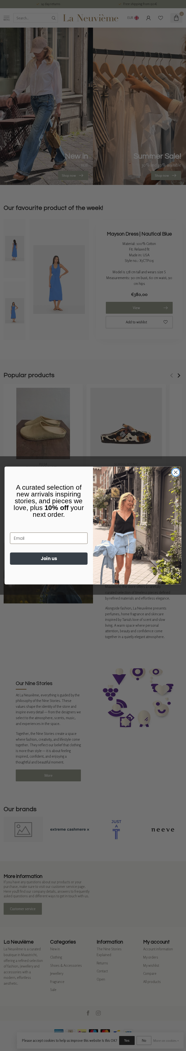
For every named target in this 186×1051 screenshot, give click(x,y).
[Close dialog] (176, 472)
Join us (49, 559)
